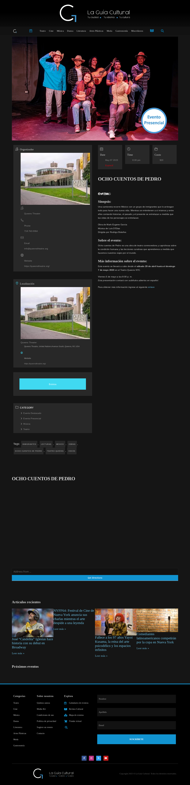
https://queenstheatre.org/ (37, 266)
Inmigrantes (29, 444)
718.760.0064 (31, 231)
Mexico (60, 444)
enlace (151, 287)
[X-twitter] (98, 758)
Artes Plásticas (96, 31)
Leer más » (18, 653)
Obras (72, 444)
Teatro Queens (55, 451)
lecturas (46, 444)
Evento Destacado (32, 413)
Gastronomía (121, 31)
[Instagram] (91, 758)
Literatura (81, 31)
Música (60, 31)
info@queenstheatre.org (36, 248)
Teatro (43, 31)
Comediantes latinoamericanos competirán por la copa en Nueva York (156, 638)
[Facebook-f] (84, 758)
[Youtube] (106, 758)
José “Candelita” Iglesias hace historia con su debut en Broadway (32, 643)
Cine (51, 31)
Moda (109, 31)
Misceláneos (137, 31)
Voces (71, 451)
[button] (99, 194)
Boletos (53, 384)
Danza (70, 31)
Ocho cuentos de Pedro (28, 451)
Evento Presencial (32, 418)
